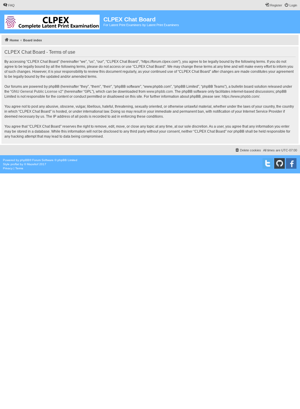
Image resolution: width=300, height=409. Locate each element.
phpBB (24, 160)
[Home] (52, 21)
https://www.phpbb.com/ (240, 96)
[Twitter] (267, 163)
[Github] (279, 163)
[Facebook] (291, 163)
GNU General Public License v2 (36, 91)
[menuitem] (9, 5)
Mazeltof (32, 164)
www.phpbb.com (159, 91)
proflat (15, 164)
